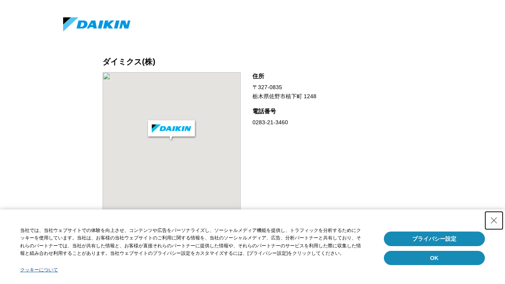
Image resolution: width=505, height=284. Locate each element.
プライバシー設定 (434, 238)
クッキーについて (39, 270)
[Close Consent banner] (494, 220)
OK (434, 258)
